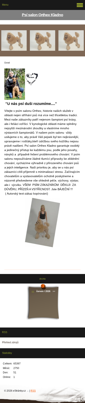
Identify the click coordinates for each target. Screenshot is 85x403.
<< (33, 291)
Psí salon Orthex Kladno (42, 15)
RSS (33, 390)
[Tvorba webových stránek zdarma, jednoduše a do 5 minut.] (27, 391)
